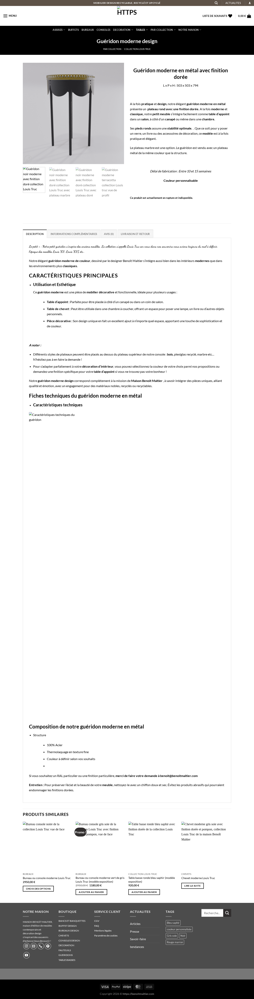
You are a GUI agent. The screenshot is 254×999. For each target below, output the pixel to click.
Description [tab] (35, 234)
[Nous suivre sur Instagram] (26, 946)
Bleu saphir (173, 922)
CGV (96, 920)
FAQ (96, 925)
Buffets (73, 29)
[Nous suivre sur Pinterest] (48, 946)
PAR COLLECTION (162, 29)
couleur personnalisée (179, 929)
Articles (135, 924)
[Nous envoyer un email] (33, 946)
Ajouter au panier (91, 892)
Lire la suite (192, 885)
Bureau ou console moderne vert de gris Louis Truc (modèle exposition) (100, 879)
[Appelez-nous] (41, 946)
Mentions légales (103, 930)
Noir (182, 935)
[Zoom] (28, 159)
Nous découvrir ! (42, 940)
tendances (137, 947)
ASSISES (58, 29)
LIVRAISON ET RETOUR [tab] (135, 234)
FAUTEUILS (65, 950)
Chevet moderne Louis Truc (198, 878)
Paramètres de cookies (105, 935)
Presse (134, 931)
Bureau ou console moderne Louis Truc (47, 878)
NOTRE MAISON (188, 29)
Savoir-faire (138, 939)
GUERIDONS (66, 955)
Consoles (103, 29)
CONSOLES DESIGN (69, 940)
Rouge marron (175, 942)
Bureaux (88, 29)
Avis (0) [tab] (109, 234)
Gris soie (172, 935)
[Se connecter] (249, 2)
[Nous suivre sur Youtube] (26, 955)
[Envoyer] (227, 913)
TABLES (140, 29)
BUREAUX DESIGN (69, 930)
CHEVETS (64, 935)
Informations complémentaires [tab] (74, 234)
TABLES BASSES (67, 959)
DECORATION (122, 29)
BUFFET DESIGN (68, 925)
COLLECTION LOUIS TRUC (137, 49)
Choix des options (38, 888)
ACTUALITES (233, 3)
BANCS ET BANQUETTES (72, 920)
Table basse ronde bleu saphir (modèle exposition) (151, 879)
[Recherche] (216, 3)
